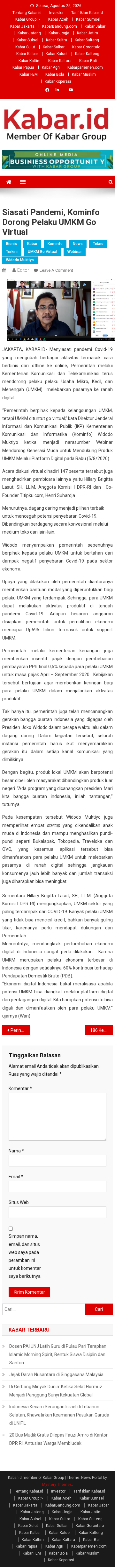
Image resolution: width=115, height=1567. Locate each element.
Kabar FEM (28, 74)
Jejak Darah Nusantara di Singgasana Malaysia (56, 1374)
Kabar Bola (54, 74)
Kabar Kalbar (27, 54)
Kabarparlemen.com (85, 67)
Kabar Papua (23, 67)
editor (23, 270)
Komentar (20, 1088)
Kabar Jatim (87, 33)
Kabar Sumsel (88, 19)
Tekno (98, 243)
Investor (56, 12)
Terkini (12, 251)
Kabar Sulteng (87, 40)
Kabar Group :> (28, 19)
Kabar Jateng (29, 33)
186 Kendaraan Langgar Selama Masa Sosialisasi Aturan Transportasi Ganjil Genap (101, 1030)
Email (16, 1176)
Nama (16, 1150)
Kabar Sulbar (54, 47)
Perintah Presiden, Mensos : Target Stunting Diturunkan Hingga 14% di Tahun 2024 (20, 1030)
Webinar (74, 251)
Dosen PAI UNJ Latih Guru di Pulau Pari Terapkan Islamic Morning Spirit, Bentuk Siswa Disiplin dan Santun (57, 1354)
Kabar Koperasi (58, 81)
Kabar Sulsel (27, 40)
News (78, 243)
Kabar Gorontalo (86, 47)
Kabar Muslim (84, 74)
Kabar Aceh (58, 19)
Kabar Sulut (25, 47)
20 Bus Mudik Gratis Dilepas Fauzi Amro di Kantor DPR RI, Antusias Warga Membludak (58, 1439)
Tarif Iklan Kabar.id (87, 12)
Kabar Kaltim (30, 61)
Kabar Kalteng (87, 54)
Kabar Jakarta (22, 26)
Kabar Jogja (59, 33)
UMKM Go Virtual (42, 251)
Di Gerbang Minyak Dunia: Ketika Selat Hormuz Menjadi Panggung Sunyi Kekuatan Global (55, 1390)
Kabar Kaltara (60, 61)
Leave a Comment (56, 270)
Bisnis (11, 243)
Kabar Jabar (95, 26)
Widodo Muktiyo (20, 260)
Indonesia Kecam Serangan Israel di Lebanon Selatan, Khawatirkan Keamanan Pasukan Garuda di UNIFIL (59, 1415)
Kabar (32, 243)
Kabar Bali (88, 61)
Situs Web (19, 1202)
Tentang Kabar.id (27, 12)
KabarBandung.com (59, 26)
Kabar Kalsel (56, 54)
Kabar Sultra (56, 40)
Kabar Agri (51, 67)
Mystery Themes (57, 1484)
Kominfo (55, 243)
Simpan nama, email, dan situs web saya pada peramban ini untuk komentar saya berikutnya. (25, 1256)
